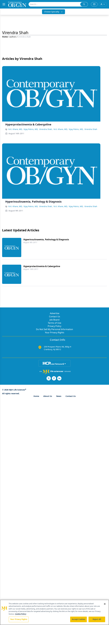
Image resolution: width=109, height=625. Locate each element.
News (58, 396)
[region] (54, 612)
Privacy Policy (54, 326)
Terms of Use (54, 322)
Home (5, 36)
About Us (47, 396)
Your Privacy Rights (54, 332)
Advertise (54, 313)
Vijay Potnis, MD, (31, 129)
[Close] (105, 604)
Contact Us (54, 316)
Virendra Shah (90, 129)
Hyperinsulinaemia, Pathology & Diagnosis (46, 239)
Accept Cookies (78, 619)
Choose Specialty (51, 11)
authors (12, 36)
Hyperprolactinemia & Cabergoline (41, 266)
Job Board (54, 319)
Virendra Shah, (46, 129)
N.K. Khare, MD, (15, 129)
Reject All (97, 619)
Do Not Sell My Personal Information (54, 329)
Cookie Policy (20, 614)
